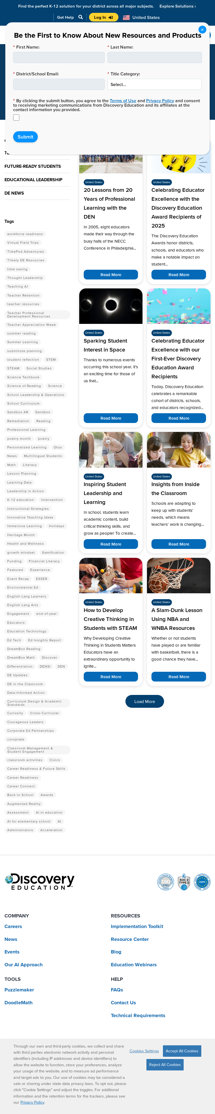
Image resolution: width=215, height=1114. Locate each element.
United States (93, 182)
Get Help (65, 17)
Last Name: (120, 47)
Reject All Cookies (165, 1064)
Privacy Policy (160, 100)
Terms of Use (123, 100)
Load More (144, 701)
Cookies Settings (144, 1051)
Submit (25, 137)
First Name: (26, 47)
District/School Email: (36, 73)
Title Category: (124, 73)
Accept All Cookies (182, 1051)
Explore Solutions (178, 6)
